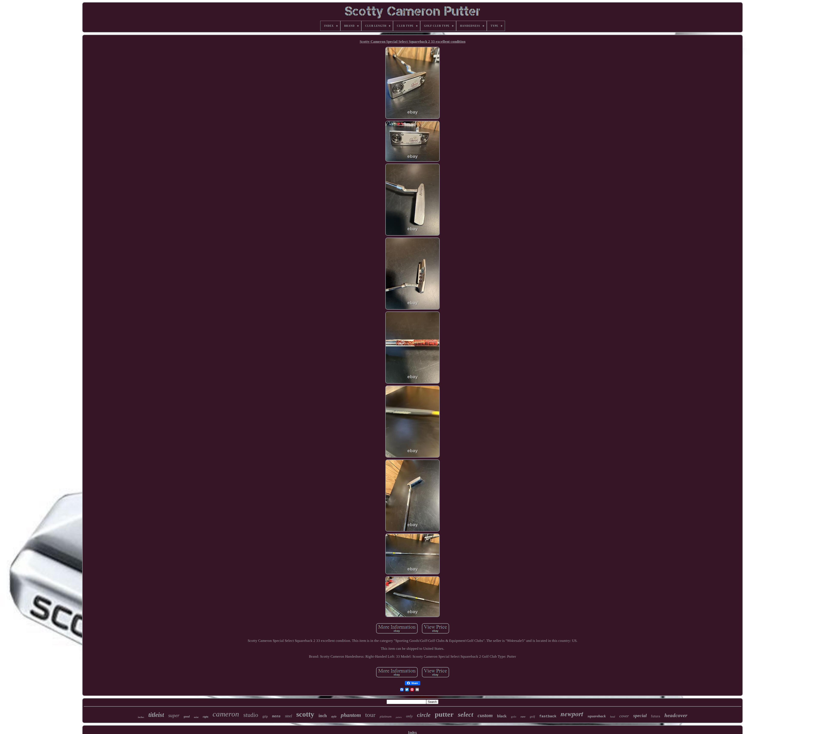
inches (141, 717)
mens (276, 716)
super (173, 715)
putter (444, 714)
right (205, 716)
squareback (597, 716)
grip (265, 716)
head (612, 716)
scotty (305, 714)
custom (485, 715)
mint (196, 717)
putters (399, 717)
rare (523, 716)
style (334, 716)
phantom (351, 715)
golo (513, 716)
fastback (547, 716)
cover (624, 715)
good (187, 716)
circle (423, 715)
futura (655, 716)
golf (532, 716)
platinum (386, 716)
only (409, 716)
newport (572, 713)
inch (323, 715)
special (640, 715)
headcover (675, 715)
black (502, 716)
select (465, 714)
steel (288, 716)
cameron (226, 714)
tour (370, 714)
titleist (156, 714)
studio (250, 715)
